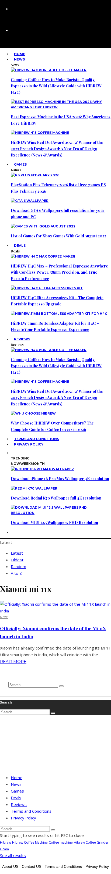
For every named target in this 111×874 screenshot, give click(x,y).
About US (10, 866)
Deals (20, 246)
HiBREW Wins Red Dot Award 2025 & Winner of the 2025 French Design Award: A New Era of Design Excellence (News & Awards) (57, 149)
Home (16, 777)
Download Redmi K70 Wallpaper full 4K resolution (56, 498)
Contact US (31, 866)
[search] (61, 686)
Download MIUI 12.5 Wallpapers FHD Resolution (54, 522)
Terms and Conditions (31, 811)
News (19, 59)
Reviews (22, 339)
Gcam (4, 849)
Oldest (17, 559)
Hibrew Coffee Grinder (91, 842)
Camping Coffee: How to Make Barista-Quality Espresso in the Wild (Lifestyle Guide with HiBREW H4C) (56, 86)
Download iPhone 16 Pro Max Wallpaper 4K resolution (60, 478)
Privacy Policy (28, 444)
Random (18, 566)
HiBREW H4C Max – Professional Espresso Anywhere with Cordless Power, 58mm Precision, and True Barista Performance (59, 272)
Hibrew (5, 842)
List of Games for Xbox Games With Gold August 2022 (58, 235)
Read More (13, 661)
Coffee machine (61, 842)
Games (20, 164)
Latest (17, 553)
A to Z (16, 573)
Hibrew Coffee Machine (30, 842)
